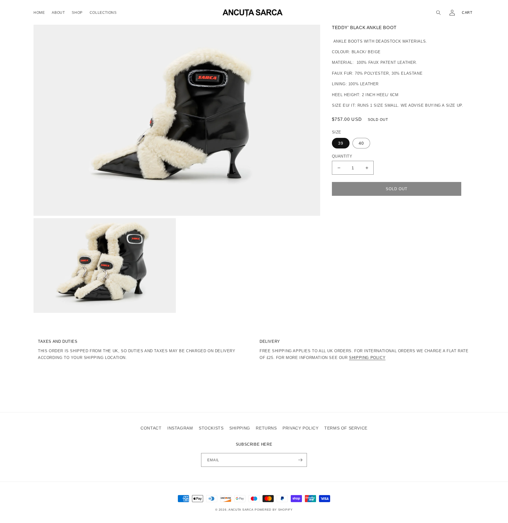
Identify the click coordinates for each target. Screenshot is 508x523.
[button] (439, 12)
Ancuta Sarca (240, 509)
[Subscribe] (300, 460)
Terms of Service (345, 428)
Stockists (211, 428)
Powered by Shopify (274, 509)
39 (340, 143)
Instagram (180, 428)
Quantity (342, 156)
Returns (266, 428)
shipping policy (367, 357)
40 (361, 143)
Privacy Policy (300, 428)
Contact (151, 428)
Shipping (239, 428)
